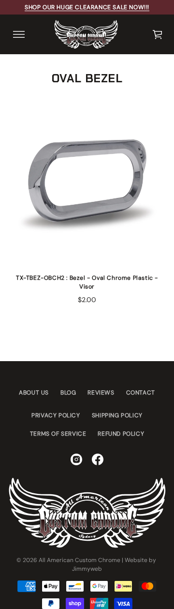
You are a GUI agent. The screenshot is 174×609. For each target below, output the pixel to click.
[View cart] (158, 34)
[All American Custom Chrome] (86, 34)
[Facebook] (97, 459)
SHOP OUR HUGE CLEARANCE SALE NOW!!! (87, 7)
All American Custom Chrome (79, 560)
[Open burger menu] (19, 34)
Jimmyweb (87, 569)
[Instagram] (76, 459)
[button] (158, 34)
